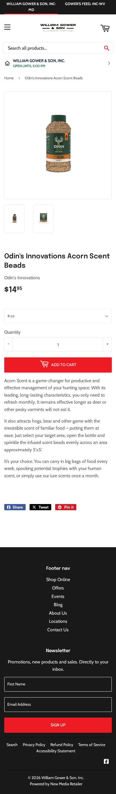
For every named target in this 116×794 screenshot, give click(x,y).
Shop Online (58, 579)
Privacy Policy (34, 744)
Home (9, 78)
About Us (58, 613)
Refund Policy (61, 744)
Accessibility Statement (55, 751)
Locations (58, 621)
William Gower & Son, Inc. (62, 777)
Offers (58, 588)
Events (58, 596)
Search (12, 744)
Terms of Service (91, 744)
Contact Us (58, 629)
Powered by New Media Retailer (56, 784)
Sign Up (58, 724)
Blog (58, 604)
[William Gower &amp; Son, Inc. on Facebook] (106, 762)
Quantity (12, 332)
